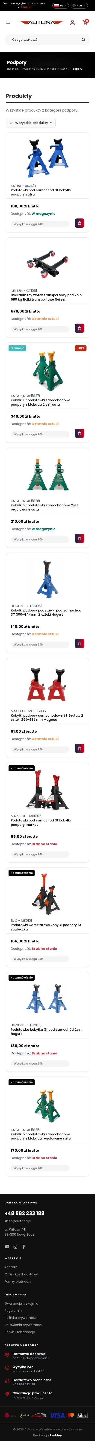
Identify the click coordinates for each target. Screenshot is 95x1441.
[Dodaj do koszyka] (79, 223)
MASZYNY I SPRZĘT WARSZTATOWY (45, 69)
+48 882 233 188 (25, 1214)
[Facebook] (23, 1247)
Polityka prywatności (21, 1317)
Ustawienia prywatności (23, 1325)
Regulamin (13, 1310)
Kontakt (11, 1267)
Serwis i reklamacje (20, 1332)
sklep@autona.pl (18, 1221)
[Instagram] (15, 1247)
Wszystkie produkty (31, 123)
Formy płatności (18, 1281)
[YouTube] (7, 1247)
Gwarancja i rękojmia (21, 1303)
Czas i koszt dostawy (21, 1274)
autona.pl (13, 69)
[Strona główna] (41, 23)
